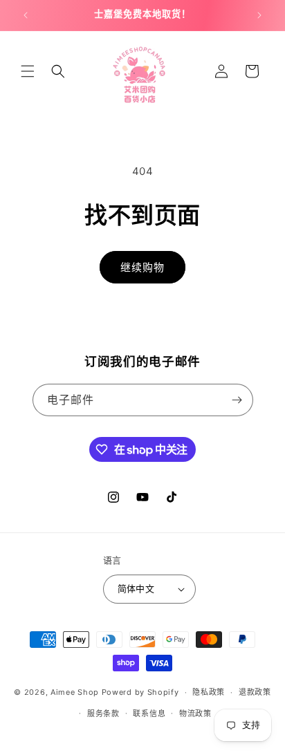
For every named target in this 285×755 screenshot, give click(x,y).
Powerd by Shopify (140, 692)
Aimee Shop (74, 692)
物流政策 (195, 713)
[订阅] (237, 400)
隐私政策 (208, 692)
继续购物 (142, 267)
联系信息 (149, 713)
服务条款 (103, 713)
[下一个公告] (259, 15)
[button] (27, 71)
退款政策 (255, 692)
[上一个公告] (25, 15)
